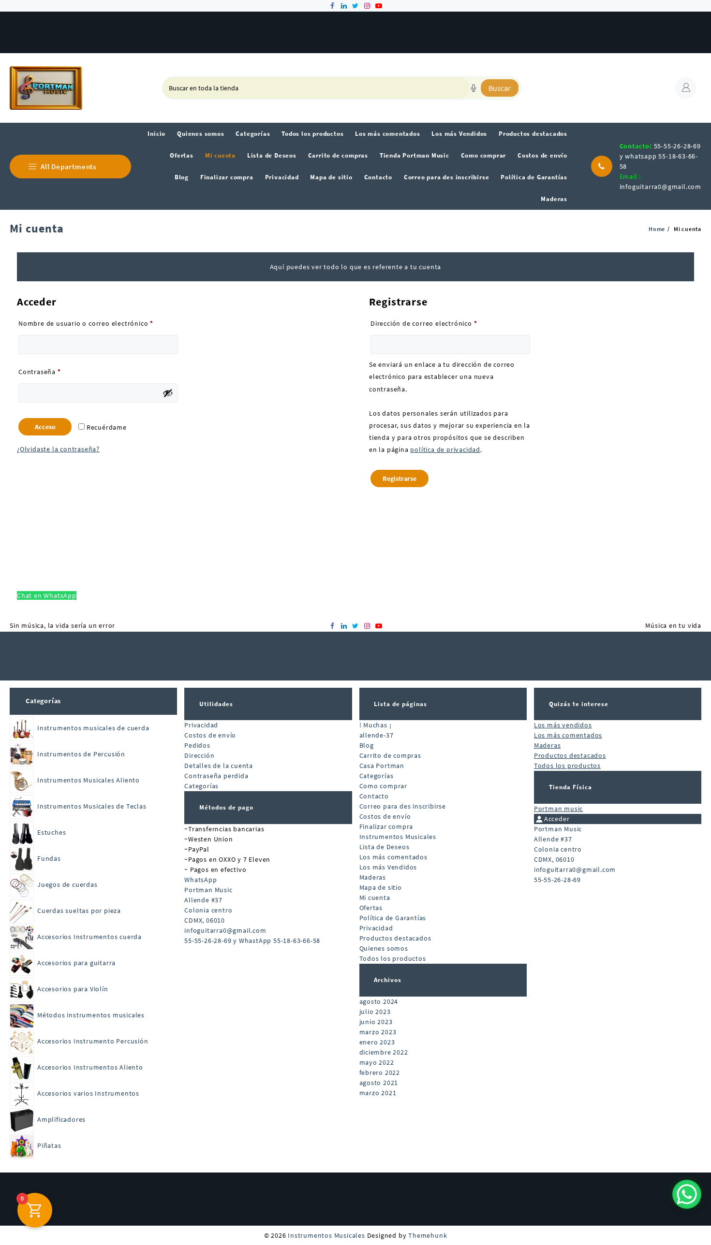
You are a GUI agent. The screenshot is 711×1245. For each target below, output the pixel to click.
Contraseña (57, 371)
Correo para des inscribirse (402, 806)
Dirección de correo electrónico (441, 323)
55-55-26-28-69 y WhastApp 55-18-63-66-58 (252, 940)
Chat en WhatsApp (46, 595)
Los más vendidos (563, 725)
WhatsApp (200, 879)
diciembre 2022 (383, 1052)
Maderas (372, 877)
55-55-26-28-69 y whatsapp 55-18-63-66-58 (660, 156)
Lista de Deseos (384, 846)
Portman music (558, 808)
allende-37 (376, 735)
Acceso (45, 426)
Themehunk (427, 1235)
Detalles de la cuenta (218, 765)
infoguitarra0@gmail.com (660, 186)
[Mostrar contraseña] (168, 393)
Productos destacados (395, 938)
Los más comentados (393, 857)
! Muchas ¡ (375, 725)
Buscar (500, 88)
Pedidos (197, 745)
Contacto (374, 796)
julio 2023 (375, 1011)
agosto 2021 (379, 1082)
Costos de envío (210, 735)
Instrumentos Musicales (398, 836)
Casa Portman (382, 765)
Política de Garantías (393, 917)
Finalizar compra (386, 826)
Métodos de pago (226, 807)
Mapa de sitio (380, 887)
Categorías (43, 700)
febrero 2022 (379, 1072)
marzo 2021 (378, 1092)
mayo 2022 (376, 1062)
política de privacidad (445, 449)
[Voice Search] (473, 88)
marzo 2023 (378, 1032)
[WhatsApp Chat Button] (686, 1194)
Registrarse (399, 478)
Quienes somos (383, 948)
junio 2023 (376, 1021)
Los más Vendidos (388, 867)
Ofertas (371, 907)
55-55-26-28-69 (557, 879)
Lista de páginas (400, 704)
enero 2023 (377, 1042)
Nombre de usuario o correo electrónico (98, 323)
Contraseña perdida (216, 775)
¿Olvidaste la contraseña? (58, 449)
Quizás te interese (578, 704)
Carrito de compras (390, 755)
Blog (366, 745)
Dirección (199, 755)
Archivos (387, 980)
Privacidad (201, 725)
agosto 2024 (379, 1001)
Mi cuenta (374, 897)
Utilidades (216, 704)
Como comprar (383, 786)
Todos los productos (392, 958)
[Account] (685, 88)
